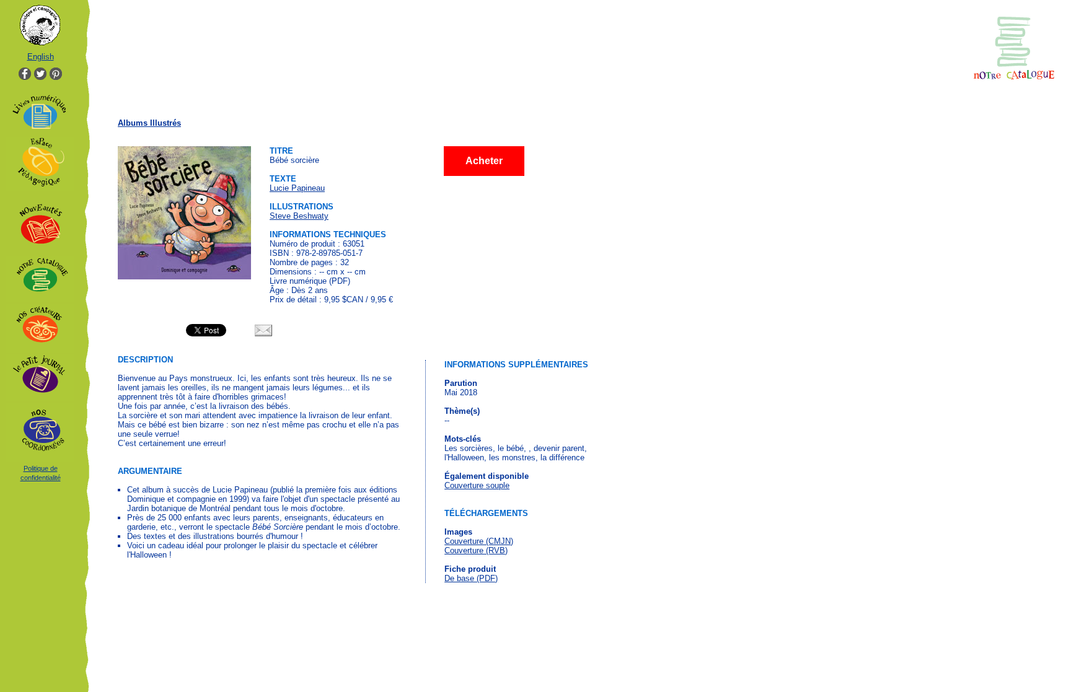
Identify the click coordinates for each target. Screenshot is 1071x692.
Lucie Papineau (297, 188)
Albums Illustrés (149, 123)
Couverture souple (476, 485)
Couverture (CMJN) (478, 541)
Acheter (484, 160)
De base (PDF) (471, 578)
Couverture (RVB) (476, 550)
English (40, 56)
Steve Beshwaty (299, 216)
